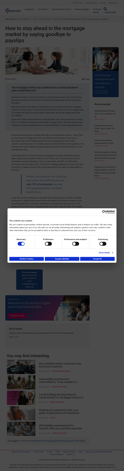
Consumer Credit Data (30, 441)
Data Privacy (78, 3)
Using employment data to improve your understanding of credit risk (29, 279)
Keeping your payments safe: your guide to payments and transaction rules (59, 412)
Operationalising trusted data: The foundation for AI (104, 114)
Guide (52, 418)
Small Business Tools (61, 9)
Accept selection (62, 259)
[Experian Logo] (13, 10)
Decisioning (46, 441)
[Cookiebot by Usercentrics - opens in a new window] (104, 212)
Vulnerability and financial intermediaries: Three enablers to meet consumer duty (58, 381)
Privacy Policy (38, 452)
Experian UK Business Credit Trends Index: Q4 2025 (104, 128)
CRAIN (57, 452)
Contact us (70, 454)
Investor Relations (56, 454)
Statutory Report (69, 452)
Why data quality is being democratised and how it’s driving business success (105, 155)
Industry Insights (81, 9)
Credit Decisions (45, 19)
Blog (34, 19)
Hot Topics (42, 9)
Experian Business (23, 19)
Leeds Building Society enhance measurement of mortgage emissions (61, 396)
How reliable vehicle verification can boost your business (60, 365)
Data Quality (99, 119)
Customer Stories (97, 10)
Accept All (97, 259)
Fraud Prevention (101, 178)
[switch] (48, 244)
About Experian (91, 3)
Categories (29, 9)
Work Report (80, 441)
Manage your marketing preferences (98, 452)
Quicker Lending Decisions (63, 441)
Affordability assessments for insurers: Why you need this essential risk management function (60, 427)
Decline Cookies (26, 259)
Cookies (49, 452)
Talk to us (14, 337)
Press (80, 452)
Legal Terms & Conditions (21, 452)
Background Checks (61, 371)
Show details (104, 253)
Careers (103, 3)
